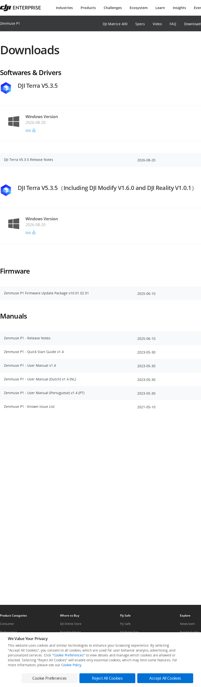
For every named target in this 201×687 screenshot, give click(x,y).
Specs (140, 24)
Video (157, 24)
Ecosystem (139, 7)
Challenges (113, 7)
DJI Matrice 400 (115, 24)
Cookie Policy (71, 665)
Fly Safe (125, 624)
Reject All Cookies (107, 678)
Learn (160, 7)
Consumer (7, 624)
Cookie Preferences (68, 655)
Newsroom (187, 624)
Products (88, 7)
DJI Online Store (70, 624)
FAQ (173, 24)
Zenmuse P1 (10, 23)
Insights (179, 7)
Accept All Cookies (165, 678)
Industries (64, 7)
